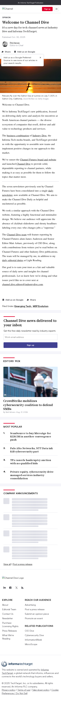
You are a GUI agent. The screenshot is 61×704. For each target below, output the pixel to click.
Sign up (47, 9)
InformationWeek (33, 639)
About (5, 604)
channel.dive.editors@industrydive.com (22, 284)
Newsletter (7, 618)
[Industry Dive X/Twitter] (16, 588)
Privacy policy (8, 690)
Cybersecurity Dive (34, 635)
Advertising (30, 604)
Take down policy (41, 690)
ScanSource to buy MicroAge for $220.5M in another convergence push (30, 436)
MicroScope (31, 644)
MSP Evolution (40, 306)
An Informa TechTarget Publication (30, 3)
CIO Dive (29, 630)
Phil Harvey (15, 42)
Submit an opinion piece (37, 613)
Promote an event (34, 618)
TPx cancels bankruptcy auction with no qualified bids (30, 461)
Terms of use (23, 690)
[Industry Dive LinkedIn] (4, 588)
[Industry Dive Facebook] (10, 588)
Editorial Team (9, 609)
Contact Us (7, 613)
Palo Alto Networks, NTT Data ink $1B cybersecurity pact (31, 450)
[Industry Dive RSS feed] (22, 588)
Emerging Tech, (23, 306)
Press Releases (9, 630)
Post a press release (22, 564)
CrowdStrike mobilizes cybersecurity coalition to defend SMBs (28, 405)
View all (7, 564)
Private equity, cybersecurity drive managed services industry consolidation (32, 475)
